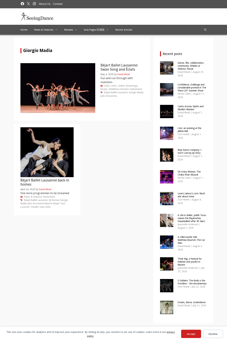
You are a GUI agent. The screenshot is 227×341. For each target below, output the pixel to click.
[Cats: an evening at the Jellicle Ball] (166, 138)
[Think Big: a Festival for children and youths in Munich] (166, 268)
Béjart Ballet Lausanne (116, 92)
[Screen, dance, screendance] (166, 312)
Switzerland (136, 89)
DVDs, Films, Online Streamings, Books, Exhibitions (119, 87)
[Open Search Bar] (205, 30)
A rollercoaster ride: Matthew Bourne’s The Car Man (191, 240)
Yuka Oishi (44, 206)
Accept (191, 334)
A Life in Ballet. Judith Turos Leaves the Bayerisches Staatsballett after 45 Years (192, 218)
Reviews (68, 29)
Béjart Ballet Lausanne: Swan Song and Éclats (119, 67)
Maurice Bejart (51, 203)
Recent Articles (123, 29)
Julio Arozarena (109, 95)
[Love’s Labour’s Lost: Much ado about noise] (166, 203)
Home (23, 29)
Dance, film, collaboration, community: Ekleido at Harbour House (191, 65)
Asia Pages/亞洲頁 (94, 29)
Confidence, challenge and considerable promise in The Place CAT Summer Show (192, 87)
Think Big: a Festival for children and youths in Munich (190, 261)
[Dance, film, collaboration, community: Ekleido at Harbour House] (166, 72)
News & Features (43, 29)
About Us (45, 4)
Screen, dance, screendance (192, 302)
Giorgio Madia (136, 92)
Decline (213, 334)
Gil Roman (54, 200)
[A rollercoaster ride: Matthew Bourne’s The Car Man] (166, 246)
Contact (58, 4)
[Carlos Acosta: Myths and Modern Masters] (166, 116)
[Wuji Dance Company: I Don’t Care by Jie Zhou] (166, 159)
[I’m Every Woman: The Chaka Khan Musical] (166, 181)
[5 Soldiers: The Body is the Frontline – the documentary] (166, 290)
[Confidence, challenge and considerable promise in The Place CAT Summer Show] (166, 94)
